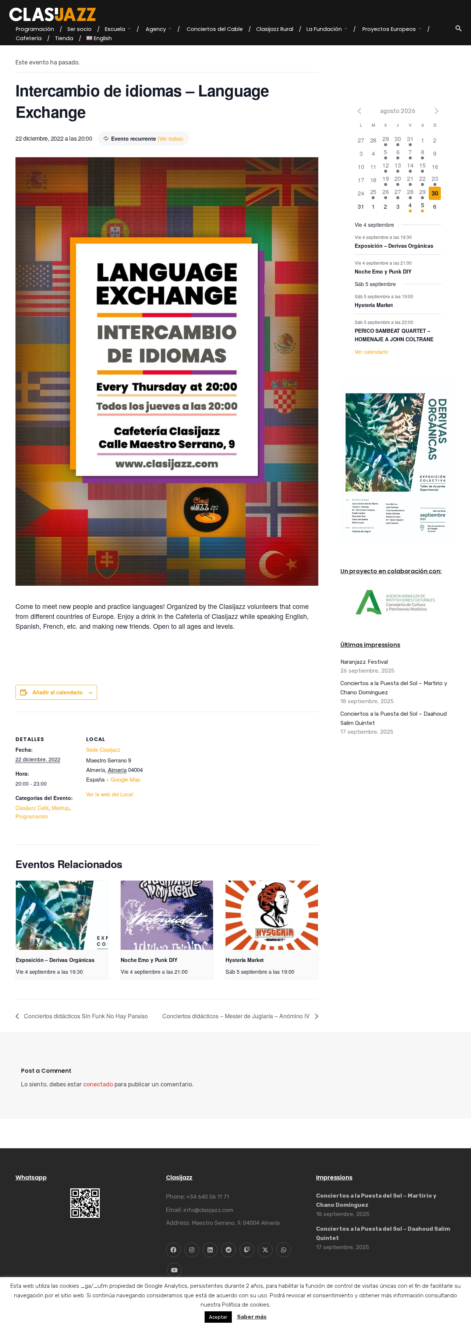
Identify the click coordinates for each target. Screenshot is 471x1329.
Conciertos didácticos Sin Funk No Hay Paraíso (85, 1016)
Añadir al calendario (57, 692)
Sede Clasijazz (103, 749)
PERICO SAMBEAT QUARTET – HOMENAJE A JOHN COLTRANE (394, 335)
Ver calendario (371, 351)
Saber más (252, 1317)
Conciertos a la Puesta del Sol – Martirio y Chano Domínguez (393, 687)
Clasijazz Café (32, 807)
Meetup (60, 807)
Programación (31, 816)
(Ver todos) (170, 138)
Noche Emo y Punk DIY (149, 959)
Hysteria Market (245, 959)
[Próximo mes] (436, 110)
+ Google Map (123, 779)
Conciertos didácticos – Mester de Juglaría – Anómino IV (236, 1016)
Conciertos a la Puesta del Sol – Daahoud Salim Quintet (393, 718)
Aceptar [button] (218, 1317)
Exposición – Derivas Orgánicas (55, 959)
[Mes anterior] (359, 110)
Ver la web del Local (109, 794)
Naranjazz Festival (364, 662)
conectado (98, 1084)
